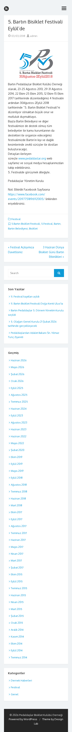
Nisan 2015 (17, 602)
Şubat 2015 (17, 615)
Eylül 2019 (16, 463)
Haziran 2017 (18, 539)
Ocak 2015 (17, 622)
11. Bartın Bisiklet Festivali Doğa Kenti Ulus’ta (37, 303)
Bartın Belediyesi (18, 228)
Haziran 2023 (18, 429)
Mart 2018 (16, 505)
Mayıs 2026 (17, 367)
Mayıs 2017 (17, 546)
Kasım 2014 (17, 636)
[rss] (6, 8)
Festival (16, 219)
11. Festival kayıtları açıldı (25, 296)
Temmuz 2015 (19, 588)
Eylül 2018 (17, 477)
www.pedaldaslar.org (32, 158)
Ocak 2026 (17, 381)
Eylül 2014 (17, 650)
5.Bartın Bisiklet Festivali (25, 223)
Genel (14, 694)
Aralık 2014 (17, 629)
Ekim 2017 (16, 512)
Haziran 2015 (18, 595)
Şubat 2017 (17, 567)
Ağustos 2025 (19, 394)
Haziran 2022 (18, 436)
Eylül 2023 (17, 415)
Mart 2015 (16, 609)
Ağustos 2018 (19, 484)
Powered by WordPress (23, 719)
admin (33, 36)
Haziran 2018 (18, 498)
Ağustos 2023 (19, 422)
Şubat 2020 (17, 450)
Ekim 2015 (16, 574)
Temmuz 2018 (19, 491)
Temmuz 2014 (19, 657)
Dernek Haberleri (21, 680)
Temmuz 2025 (19, 401)
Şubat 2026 (17, 374)
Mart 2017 (16, 560)
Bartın (57, 223)
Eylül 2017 (16, 519)
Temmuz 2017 (19, 533)
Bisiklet (33, 228)
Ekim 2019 (16, 457)
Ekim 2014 (16, 643)
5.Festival (47, 223)
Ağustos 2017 (19, 526)
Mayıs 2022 (17, 443)
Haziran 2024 (19, 408)
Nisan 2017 (17, 553)
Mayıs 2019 (17, 470)
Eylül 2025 (17, 388)
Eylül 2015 (17, 581)
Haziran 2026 (19, 360)
